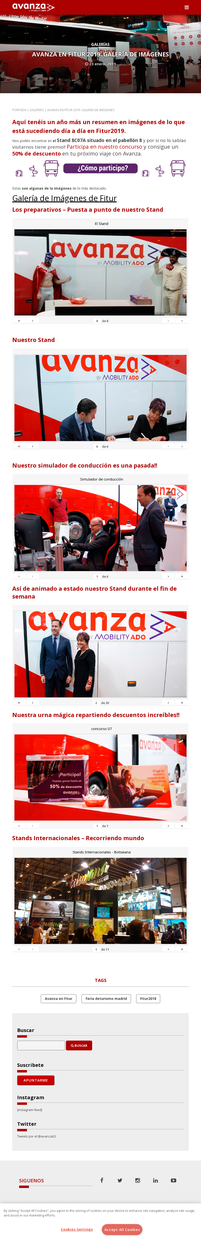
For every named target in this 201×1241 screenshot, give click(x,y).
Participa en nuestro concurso (104, 146)
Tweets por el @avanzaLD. (37, 1136)
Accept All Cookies (122, 1229)
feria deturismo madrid (106, 998)
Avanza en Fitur (58, 998)
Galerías (100, 44)
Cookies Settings (77, 1229)
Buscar (80, 1045)
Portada (19, 110)
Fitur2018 (148, 998)
